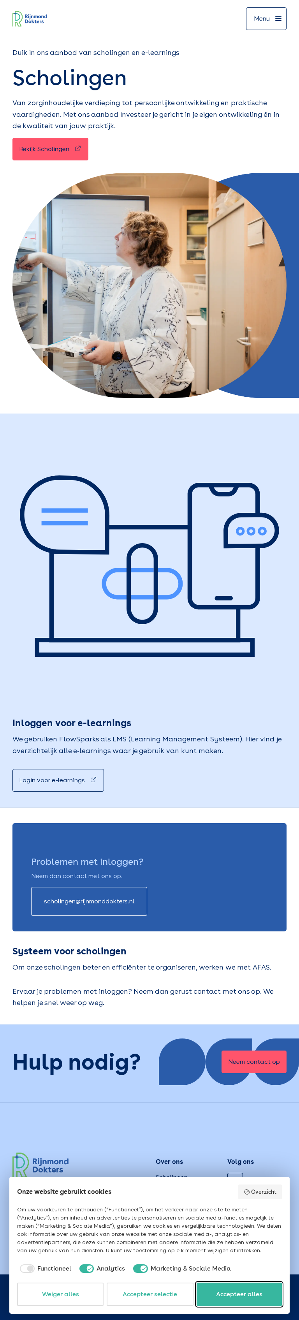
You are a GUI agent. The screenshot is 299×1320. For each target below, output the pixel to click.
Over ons (169, 1161)
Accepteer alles (239, 1294)
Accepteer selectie (150, 1294)
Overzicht (263, 1192)
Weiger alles (60, 1294)
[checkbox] (44, 1268)
